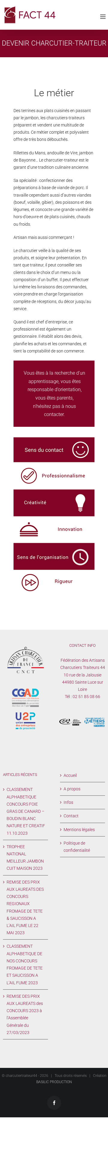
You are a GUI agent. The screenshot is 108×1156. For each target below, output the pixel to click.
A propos (72, 788)
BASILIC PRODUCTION (54, 1082)
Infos (68, 802)
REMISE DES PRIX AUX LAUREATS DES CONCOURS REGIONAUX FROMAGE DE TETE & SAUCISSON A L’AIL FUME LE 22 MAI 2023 (25, 907)
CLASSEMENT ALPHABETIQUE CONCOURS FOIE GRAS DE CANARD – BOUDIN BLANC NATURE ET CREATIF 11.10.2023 (26, 811)
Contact (71, 815)
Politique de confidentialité (77, 847)
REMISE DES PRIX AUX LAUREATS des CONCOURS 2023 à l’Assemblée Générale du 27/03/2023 (25, 1014)
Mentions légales (79, 829)
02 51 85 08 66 (86, 696)
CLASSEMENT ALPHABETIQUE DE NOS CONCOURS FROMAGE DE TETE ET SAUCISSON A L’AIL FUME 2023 (25, 964)
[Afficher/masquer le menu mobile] (103, 16)
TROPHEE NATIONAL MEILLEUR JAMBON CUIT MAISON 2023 (25, 857)
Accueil (70, 775)
